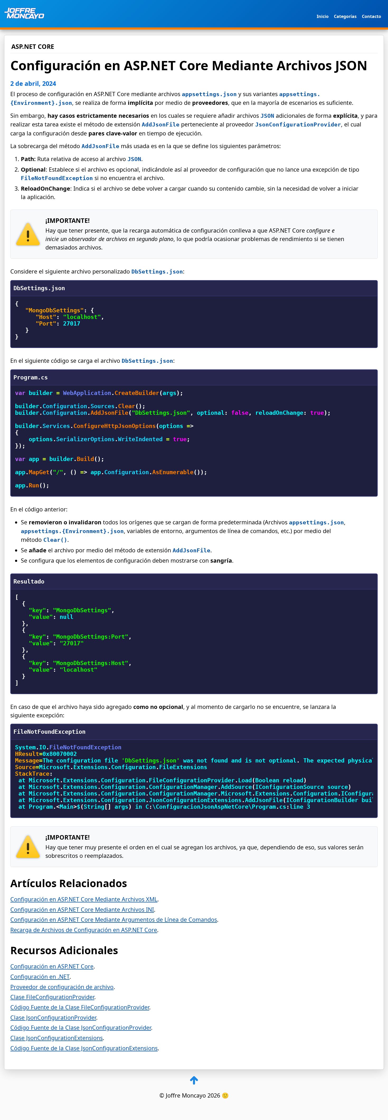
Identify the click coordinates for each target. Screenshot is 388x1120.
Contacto (371, 16)
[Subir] (194, 1081)
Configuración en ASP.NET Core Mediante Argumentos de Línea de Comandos (113, 919)
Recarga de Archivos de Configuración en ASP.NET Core (83, 930)
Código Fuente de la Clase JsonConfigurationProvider (80, 1027)
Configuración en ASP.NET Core (51, 966)
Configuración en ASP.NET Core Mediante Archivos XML (83, 899)
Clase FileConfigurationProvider (52, 997)
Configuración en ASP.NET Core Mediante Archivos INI (82, 909)
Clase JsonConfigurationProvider (53, 1017)
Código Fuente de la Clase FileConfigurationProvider (79, 1007)
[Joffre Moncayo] (24, 14)
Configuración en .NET (39, 976)
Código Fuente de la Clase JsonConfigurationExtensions (84, 1048)
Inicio (323, 16)
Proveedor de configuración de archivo (61, 987)
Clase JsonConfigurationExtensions (56, 1038)
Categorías (345, 16)
